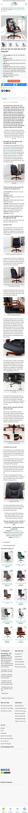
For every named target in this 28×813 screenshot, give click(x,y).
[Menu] (2, 4)
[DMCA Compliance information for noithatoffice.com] (5, 772)
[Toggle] (2, 98)
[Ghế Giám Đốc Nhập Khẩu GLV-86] (7, 595)
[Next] (25, 28)
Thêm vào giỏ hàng (14, 81)
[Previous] (3, 28)
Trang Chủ (5, 8)
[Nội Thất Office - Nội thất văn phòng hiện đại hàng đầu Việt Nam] (14, 4)
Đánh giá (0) (7, 542)
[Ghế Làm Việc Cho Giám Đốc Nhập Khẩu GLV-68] (7, 576)
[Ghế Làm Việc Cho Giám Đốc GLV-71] (7, 632)
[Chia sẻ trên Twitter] (4, 91)
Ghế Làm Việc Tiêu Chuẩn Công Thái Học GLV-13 (20, 621)
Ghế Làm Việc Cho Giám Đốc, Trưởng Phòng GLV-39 (7, 565)
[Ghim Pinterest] (9, 91)
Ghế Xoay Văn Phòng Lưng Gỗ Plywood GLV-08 (7, 621)
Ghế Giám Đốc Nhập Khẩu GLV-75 (20, 640)
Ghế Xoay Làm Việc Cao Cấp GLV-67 (21, 565)
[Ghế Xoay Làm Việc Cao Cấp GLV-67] (21, 557)
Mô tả (5, 98)
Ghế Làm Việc (21, 8)
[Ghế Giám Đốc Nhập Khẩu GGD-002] (21, 595)
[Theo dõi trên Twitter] (6, 770)
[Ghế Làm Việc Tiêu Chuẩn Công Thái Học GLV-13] (21, 613)
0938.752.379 (5, 693)
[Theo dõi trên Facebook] (2, 770)
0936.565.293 (16, 537)
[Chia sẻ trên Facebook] (2, 91)
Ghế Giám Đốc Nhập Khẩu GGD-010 (20, 584)
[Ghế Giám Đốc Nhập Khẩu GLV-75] (21, 632)
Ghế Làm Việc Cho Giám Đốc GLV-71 (7, 640)
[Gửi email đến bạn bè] (7, 91)
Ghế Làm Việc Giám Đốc (6, 9)
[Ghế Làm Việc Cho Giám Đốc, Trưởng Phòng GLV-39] (7, 557)
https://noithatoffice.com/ (17, 530)
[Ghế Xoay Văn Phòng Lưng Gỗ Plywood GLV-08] (7, 613)
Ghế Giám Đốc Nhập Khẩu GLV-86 (7, 603)
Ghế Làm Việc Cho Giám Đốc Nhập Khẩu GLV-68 (7, 584)
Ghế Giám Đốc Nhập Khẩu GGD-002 (20, 603)
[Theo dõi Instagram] (4, 770)
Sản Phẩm (11, 8)
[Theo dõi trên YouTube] (9, 770)
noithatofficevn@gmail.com (7, 698)
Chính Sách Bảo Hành (9, 545)
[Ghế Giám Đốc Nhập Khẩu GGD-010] (21, 576)
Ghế (15, 8)
